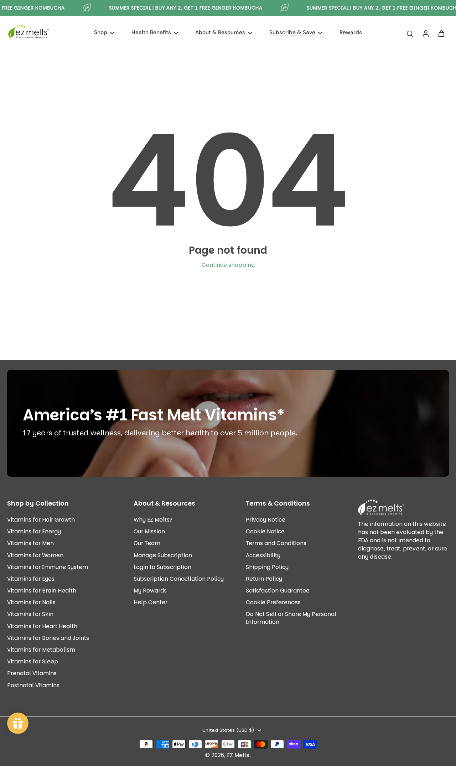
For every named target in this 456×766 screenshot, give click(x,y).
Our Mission (149, 531)
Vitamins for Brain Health (41, 590)
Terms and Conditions (276, 543)
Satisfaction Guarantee (278, 590)
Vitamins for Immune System (47, 567)
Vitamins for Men (30, 543)
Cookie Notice (265, 531)
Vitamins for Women (35, 555)
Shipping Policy (267, 567)
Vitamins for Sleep (32, 661)
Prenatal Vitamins (32, 673)
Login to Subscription (162, 567)
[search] (410, 33)
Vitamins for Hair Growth (41, 519)
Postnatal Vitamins (33, 685)
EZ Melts (238, 755)
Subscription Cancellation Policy (179, 579)
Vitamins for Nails (31, 602)
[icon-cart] (441, 33)
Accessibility (263, 555)
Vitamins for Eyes (31, 579)
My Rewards (150, 590)
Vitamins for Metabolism (41, 649)
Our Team (147, 543)
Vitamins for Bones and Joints (48, 638)
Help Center (150, 602)
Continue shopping (228, 265)
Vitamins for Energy (34, 531)
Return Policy (264, 579)
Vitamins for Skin (30, 614)
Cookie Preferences (273, 602)
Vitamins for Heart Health (42, 626)
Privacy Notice (265, 519)
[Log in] (425, 33)
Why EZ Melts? (153, 519)
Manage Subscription (163, 555)
